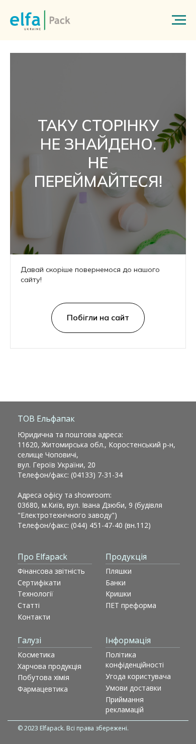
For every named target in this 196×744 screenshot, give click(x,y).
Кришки (118, 593)
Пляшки (119, 571)
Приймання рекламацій (125, 704)
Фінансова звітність (51, 571)
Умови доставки (133, 688)
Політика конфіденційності (135, 659)
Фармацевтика (43, 689)
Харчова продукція (49, 666)
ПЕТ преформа (131, 605)
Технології (35, 593)
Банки (116, 582)
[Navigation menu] (179, 20)
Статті (29, 605)
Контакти (34, 617)
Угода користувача (138, 676)
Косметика (36, 654)
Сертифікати (39, 582)
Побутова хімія (43, 677)
